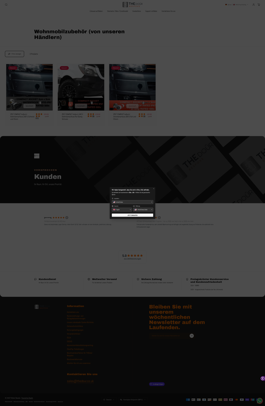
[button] (132, 202)
